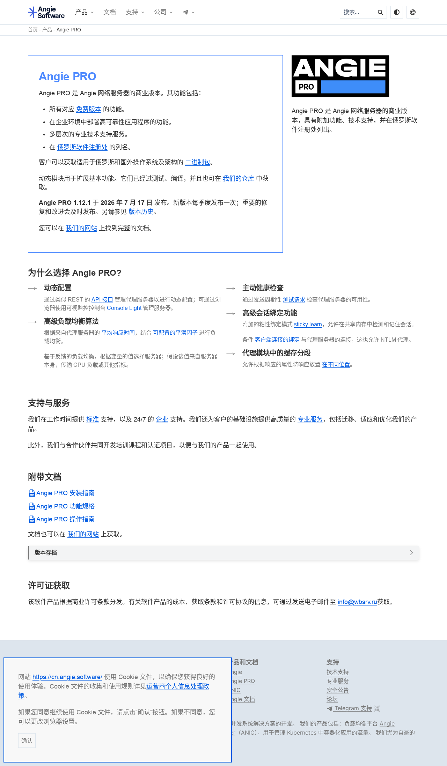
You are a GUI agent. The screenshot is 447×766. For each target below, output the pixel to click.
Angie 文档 (241, 699)
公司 (160, 12)
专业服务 (338, 681)
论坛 (332, 699)
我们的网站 (83, 534)
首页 (33, 29)
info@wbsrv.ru (357, 601)
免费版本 (88, 109)
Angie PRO (69, 29)
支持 (132, 12)
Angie (234, 672)
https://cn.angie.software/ (67, 677)
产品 (81, 12)
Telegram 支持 (352, 708)
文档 (109, 12)
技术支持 (338, 672)
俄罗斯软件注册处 (82, 147)
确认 (26, 740)
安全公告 (338, 690)
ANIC (234, 690)
